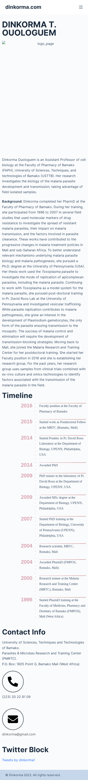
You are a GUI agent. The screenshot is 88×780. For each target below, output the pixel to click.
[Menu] (81, 7)
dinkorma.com (23, 7)
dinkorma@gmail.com (19, 734)
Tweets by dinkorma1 (18, 760)
